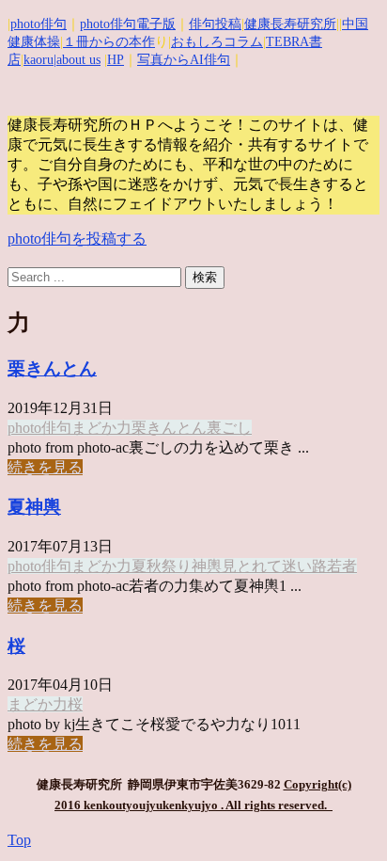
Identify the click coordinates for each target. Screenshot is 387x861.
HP (115, 60)
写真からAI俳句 (183, 60)
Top (19, 840)
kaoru (38, 60)
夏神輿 (34, 507)
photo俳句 (38, 24)
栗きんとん (52, 368)
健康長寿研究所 (290, 24)
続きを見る (45, 467)
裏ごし (229, 428)
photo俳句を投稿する (77, 239)
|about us (77, 60)
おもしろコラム (217, 42)
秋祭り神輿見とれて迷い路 (237, 566)
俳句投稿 (215, 24)
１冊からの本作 (109, 42)
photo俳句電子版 (128, 24)
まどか (93, 428)
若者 (342, 566)
